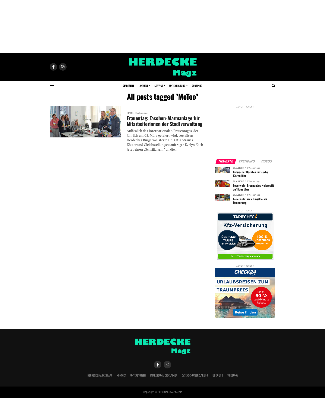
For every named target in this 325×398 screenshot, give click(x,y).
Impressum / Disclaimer (163, 375)
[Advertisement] (162, 26)
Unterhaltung (177, 86)
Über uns (218, 375)
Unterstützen (138, 375)
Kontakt (121, 375)
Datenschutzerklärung (195, 375)
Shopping (197, 86)
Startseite (128, 86)
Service (158, 86)
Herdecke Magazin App (99, 375)
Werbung (232, 375)
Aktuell (144, 86)
